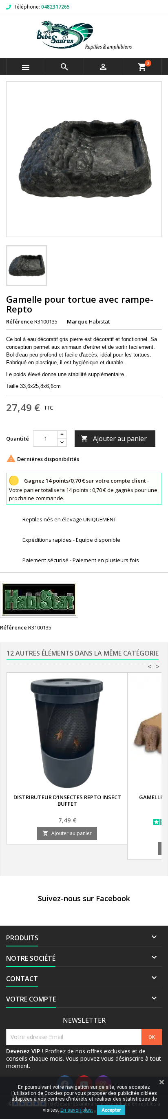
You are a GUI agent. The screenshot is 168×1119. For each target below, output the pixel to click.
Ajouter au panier (114, 438)
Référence (19, 321)
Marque (77, 321)
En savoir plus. (76, 1110)
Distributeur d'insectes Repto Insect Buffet (67, 800)
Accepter (111, 1110)
